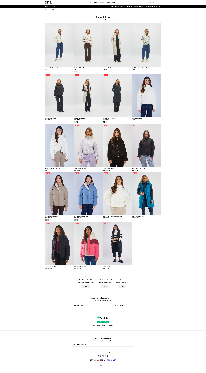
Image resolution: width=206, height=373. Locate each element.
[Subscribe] (175, 187)
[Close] (202, 3)
